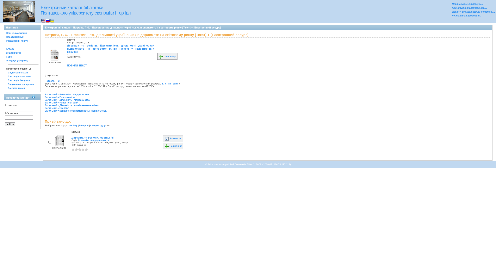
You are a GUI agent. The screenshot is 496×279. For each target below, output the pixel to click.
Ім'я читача (11, 113)
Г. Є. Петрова (170, 83)
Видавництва (13, 53)
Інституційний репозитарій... (469, 8)
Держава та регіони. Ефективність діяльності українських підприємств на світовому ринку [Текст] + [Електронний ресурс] (110, 48)
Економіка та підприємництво (94, 140)
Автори (10, 49)
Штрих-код (11, 105)
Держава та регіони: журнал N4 (92, 137)
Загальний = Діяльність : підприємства (67, 100)
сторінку (73, 125)
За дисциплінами (18, 72)
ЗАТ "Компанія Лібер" (242, 164)
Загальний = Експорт (57, 108)
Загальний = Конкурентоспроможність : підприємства (76, 110)
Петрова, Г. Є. (82, 42)
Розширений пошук (17, 41)
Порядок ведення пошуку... (467, 4)
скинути (94, 125)
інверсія (84, 125)
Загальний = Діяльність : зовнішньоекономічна (72, 105)
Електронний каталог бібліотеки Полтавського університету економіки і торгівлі (86, 10)
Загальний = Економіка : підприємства (67, 94)
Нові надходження (16, 33)
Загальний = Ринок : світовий (61, 102)
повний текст (77, 65)
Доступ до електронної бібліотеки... (473, 11)
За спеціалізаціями (19, 80)
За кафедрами (16, 88)
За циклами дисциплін (21, 84)
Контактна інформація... (466, 15)
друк (104, 125)
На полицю (169, 56)
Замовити (175, 138)
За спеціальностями (19, 76)
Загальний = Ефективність (60, 97)
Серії (9, 56)
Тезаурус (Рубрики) (17, 60)
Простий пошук (14, 37)
